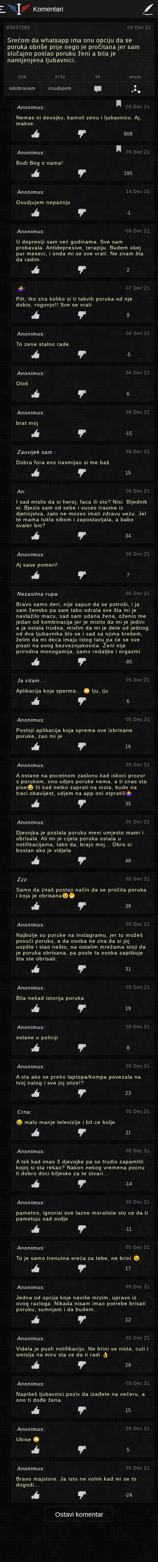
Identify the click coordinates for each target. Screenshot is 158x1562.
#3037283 (18, 27)
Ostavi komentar (79, 1514)
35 (97, 77)
